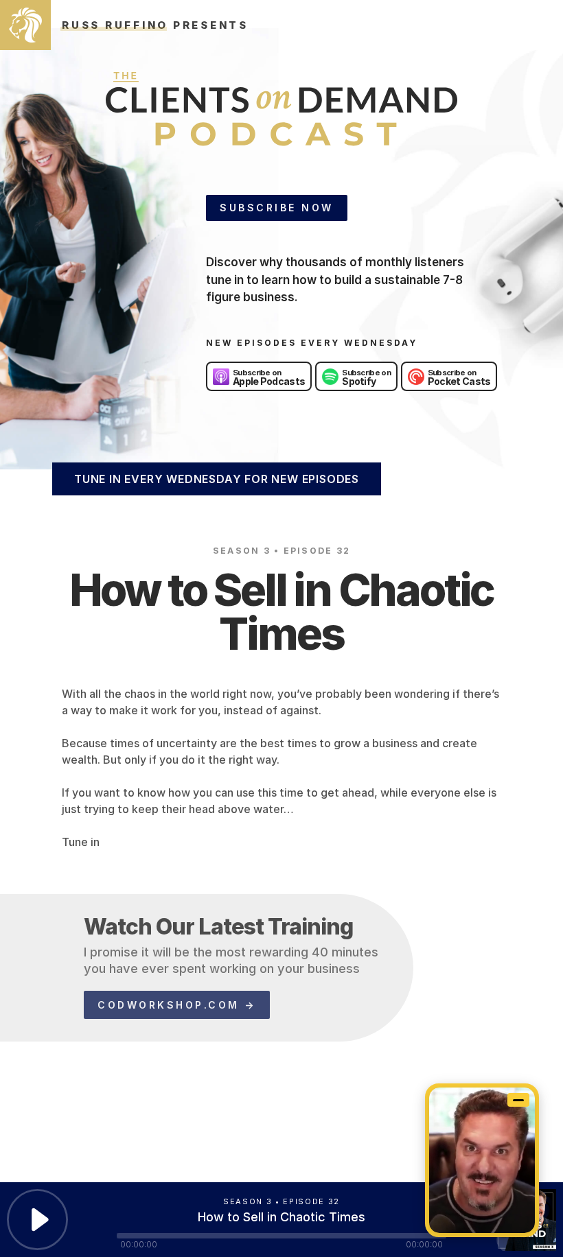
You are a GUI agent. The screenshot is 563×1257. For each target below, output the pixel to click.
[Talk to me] (482, 1160)
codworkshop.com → (176, 1005)
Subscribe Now (277, 207)
